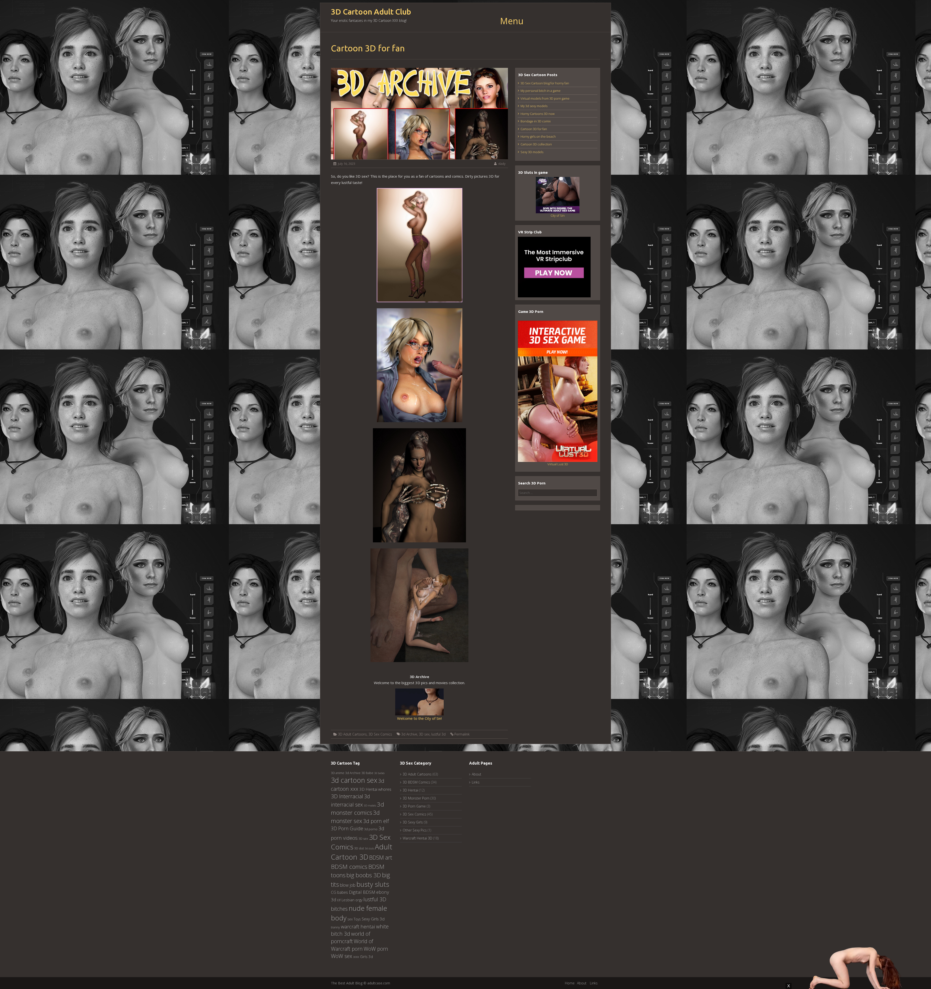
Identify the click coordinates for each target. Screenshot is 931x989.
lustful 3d (438, 734)
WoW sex (341, 955)
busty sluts (372, 884)
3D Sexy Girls (413, 822)
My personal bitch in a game (541, 90)
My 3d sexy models (534, 106)
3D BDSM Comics (416, 782)
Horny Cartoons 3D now (537, 113)
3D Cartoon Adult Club (371, 12)
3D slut (359, 848)
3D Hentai (410, 790)
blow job (347, 885)
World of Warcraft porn (352, 945)
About (476, 774)
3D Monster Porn (416, 798)
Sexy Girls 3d (373, 919)
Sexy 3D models (532, 152)
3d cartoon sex (354, 780)
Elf (339, 900)
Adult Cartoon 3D (361, 852)
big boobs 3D (363, 875)
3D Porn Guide (347, 828)
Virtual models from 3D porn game (545, 98)
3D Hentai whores (375, 789)
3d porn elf (376, 820)
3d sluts (369, 848)
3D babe (367, 773)
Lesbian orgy (352, 899)
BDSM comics (349, 866)
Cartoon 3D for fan (534, 129)
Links (476, 782)
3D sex (424, 734)
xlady (502, 163)
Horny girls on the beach (538, 136)
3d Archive (409, 734)
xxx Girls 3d (363, 956)
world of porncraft (350, 937)
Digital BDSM (362, 892)
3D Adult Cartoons (352, 734)
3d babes (379, 773)
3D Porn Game (414, 806)
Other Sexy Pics (415, 830)
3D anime (337, 773)
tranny (335, 927)
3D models (370, 805)
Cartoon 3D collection (536, 144)
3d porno (370, 829)
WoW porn (376, 948)
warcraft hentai (358, 926)
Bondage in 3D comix (536, 121)
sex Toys (354, 919)
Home (570, 983)
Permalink (462, 734)
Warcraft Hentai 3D (417, 838)
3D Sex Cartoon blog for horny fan (545, 83)
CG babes (339, 892)
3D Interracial (347, 796)
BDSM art (380, 857)
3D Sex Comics (380, 734)
